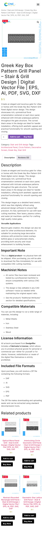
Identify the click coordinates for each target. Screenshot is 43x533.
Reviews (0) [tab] (23, 157)
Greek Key (12, 150)
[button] (38, 22)
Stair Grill (22, 150)
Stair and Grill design (15, 10)
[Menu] (38, 4)
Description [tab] (9, 157)
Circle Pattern (25, 147)
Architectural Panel (9, 147)
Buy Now (28, 137)
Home (3, 10)
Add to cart (15, 137)
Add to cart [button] (8, 458)
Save (6, 21)
